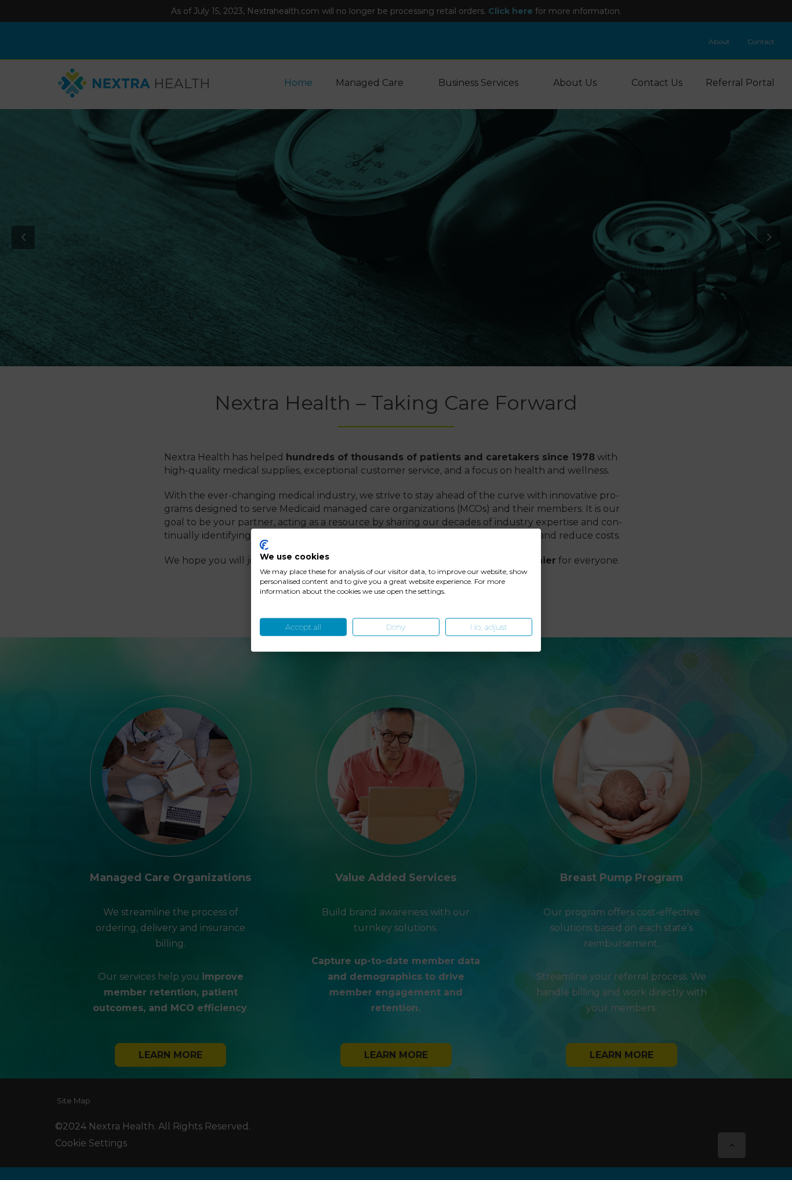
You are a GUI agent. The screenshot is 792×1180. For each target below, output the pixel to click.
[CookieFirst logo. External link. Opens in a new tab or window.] (264, 544)
